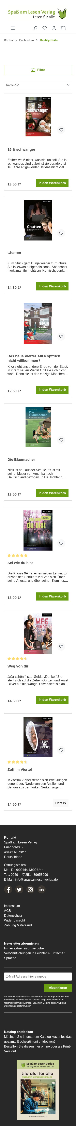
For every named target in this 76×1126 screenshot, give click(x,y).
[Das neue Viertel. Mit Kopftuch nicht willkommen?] (38, 323)
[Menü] (12, 28)
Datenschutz (13, 915)
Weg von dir (17, 666)
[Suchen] (35, 28)
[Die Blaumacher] (38, 427)
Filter (40, 70)
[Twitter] (19, 889)
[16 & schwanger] (38, 117)
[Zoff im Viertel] (38, 737)
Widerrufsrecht (14, 920)
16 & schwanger (21, 149)
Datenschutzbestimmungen (18, 1006)
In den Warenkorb (52, 183)
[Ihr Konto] (54, 28)
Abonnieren (58, 987)
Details (60, 803)
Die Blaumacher (21, 460)
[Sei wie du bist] (38, 530)
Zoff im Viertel (19, 770)
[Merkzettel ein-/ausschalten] (61, 130)
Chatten (14, 253)
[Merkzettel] (44, 28)
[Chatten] (38, 220)
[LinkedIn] (41, 889)
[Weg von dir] (38, 633)
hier (37, 1046)
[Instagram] (30, 889)
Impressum (12, 906)
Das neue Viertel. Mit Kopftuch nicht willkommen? (33, 358)
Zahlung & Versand (18, 925)
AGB (7, 910)
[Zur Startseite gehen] (38, 13)
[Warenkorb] (63, 28)
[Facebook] (8, 889)
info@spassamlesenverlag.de (36, 879)
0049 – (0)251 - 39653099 (29, 874)
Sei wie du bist (20, 563)
